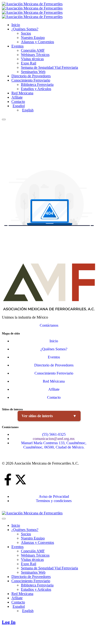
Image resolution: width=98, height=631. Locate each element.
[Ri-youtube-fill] (33, 479)
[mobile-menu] (4, 119)
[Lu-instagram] (46, 479)
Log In (8, 622)
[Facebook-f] (8, 479)
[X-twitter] (21, 479)
